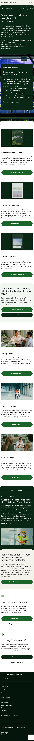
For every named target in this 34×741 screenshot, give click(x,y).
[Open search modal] (22, 8)
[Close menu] (31, 8)
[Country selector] (17, 2)
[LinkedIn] (2, 733)
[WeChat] (6, 733)
